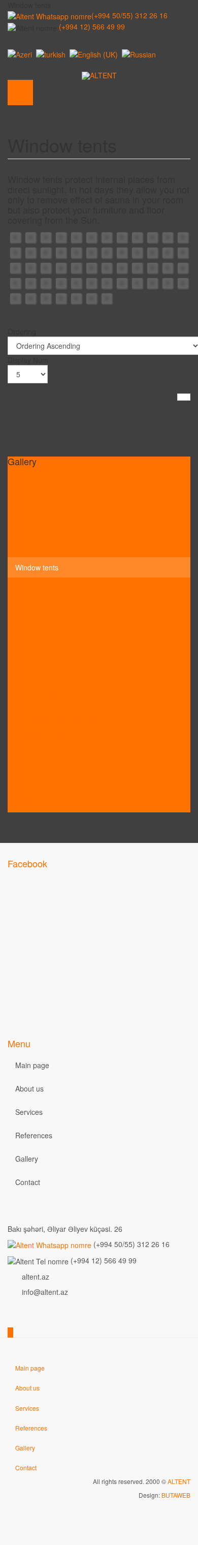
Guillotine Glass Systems (55, 738)
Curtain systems (41, 610)
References (33, 1135)
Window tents (36, 567)
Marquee (29, 674)
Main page (32, 1065)
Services (29, 1112)
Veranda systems (43, 759)
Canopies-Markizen (46, 589)
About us (29, 1088)
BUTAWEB (175, 1495)
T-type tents (34, 503)
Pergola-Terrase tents (50, 525)
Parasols (29, 653)
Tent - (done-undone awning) (62, 482)
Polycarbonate (38, 695)
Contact (27, 1182)
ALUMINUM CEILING (49, 546)
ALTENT (179, 1481)
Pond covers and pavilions (57, 717)
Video (24, 802)
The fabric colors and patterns (63, 781)
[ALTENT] (99, 75)
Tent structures (39, 631)
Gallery (26, 1159)
